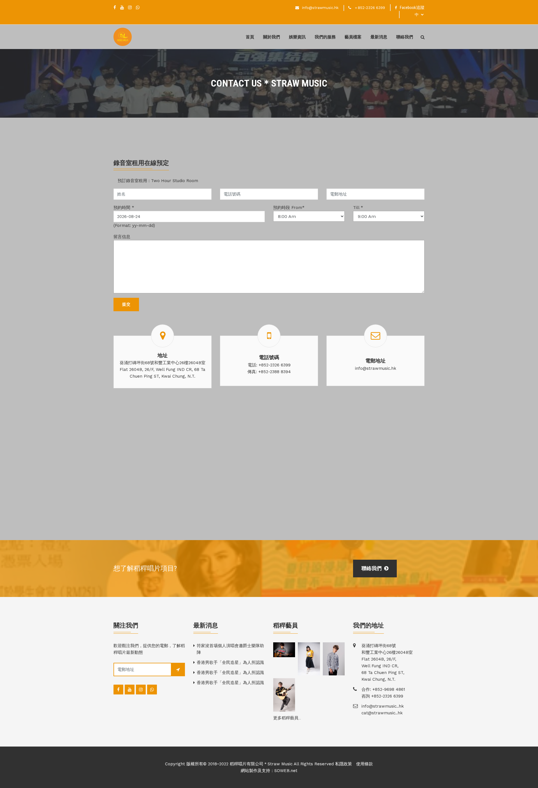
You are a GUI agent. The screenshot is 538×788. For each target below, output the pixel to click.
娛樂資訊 (297, 36)
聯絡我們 (404, 36)
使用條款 (364, 763)
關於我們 (271, 36)
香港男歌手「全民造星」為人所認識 (230, 662)
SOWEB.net (285, 770)
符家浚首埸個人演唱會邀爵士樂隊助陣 (230, 649)
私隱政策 (343, 763)
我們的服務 (325, 36)
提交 (126, 304)
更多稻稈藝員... (287, 717)
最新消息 (378, 36)
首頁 (250, 36)
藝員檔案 (353, 36)
